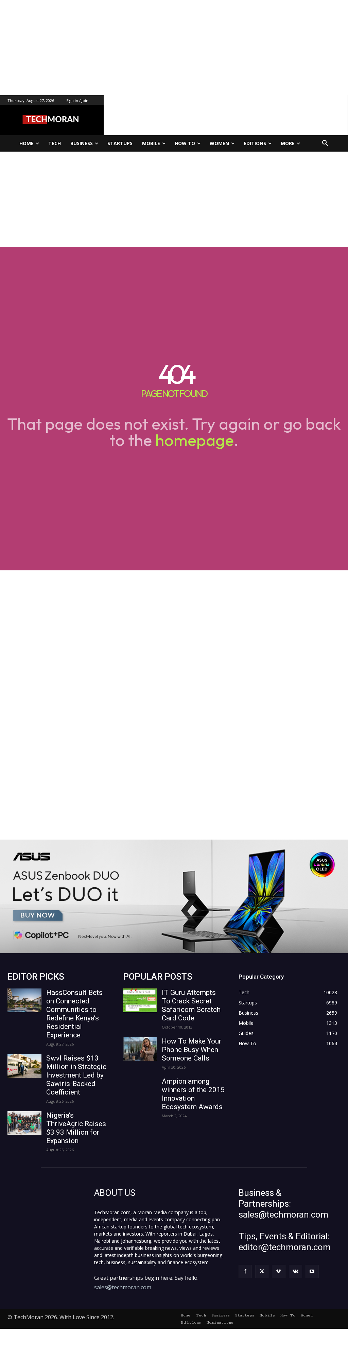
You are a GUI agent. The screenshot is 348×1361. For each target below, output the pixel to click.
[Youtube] (312, 1271)
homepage (194, 440)
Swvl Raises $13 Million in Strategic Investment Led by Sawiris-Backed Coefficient (76, 1075)
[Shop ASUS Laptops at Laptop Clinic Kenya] (174, 896)
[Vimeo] (278, 1271)
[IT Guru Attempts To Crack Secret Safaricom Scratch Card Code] (140, 1000)
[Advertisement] (174, 47)
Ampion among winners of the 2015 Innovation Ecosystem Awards (193, 1094)
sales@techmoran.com (122, 1287)
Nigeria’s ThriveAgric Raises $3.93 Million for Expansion (76, 1128)
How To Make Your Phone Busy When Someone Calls (191, 1049)
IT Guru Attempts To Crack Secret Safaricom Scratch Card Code (191, 1005)
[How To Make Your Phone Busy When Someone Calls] (140, 1049)
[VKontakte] (295, 1271)
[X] (261, 1271)
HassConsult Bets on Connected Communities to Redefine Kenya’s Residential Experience (74, 1013)
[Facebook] (245, 1271)
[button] (325, 143)
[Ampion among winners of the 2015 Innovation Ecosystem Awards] (140, 1089)
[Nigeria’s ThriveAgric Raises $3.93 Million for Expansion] (24, 1123)
